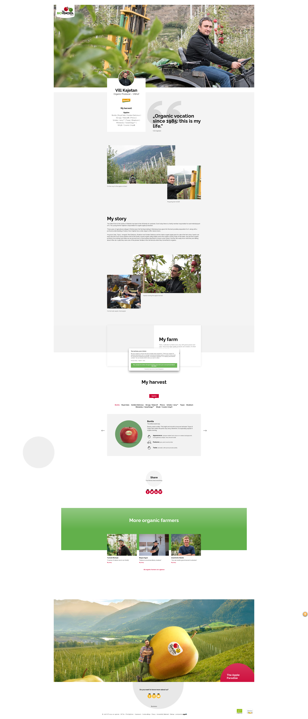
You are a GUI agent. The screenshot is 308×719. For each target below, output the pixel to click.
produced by (179, 714)
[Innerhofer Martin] (186, 545)
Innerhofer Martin (177, 558)
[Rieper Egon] (154, 545)
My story (109, 562)
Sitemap (172, 714)
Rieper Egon (143, 558)
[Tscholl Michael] (122, 545)
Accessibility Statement (163, 714)
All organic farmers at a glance (154, 569)
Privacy (153, 714)
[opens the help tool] (305, 614)
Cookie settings (146, 714)
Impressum (138, 714)
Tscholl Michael (112, 558)
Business (154, 706)
